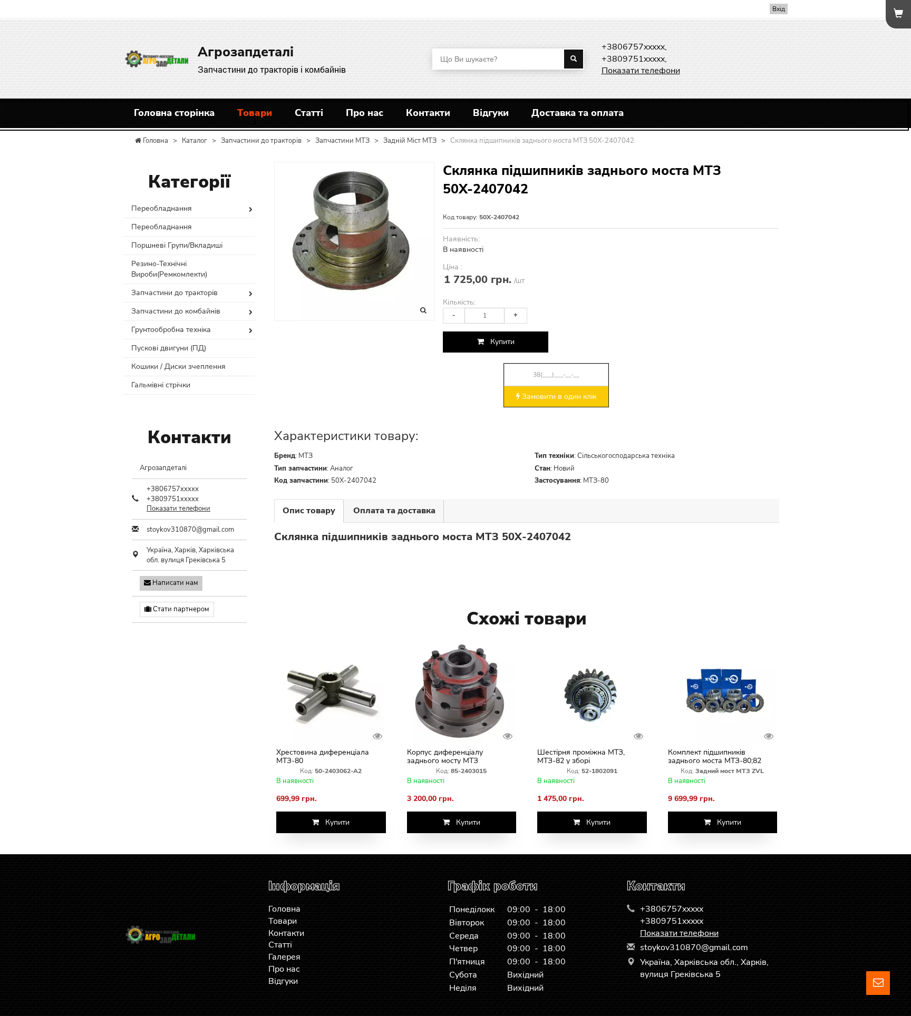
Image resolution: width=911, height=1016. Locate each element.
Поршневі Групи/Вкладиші (176, 245)
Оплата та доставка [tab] (394, 510)
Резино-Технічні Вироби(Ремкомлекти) (169, 269)
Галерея (284, 957)
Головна (284, 909)
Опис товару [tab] (309, 510)
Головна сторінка (174, 112)
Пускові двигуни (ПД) (168, 348)
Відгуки (491, 112)
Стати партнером (180, 609)
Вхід (778, 9)
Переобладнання (161, 208)
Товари (254, 112)
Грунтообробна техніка (171, 330)
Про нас (364, 112)
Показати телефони (641, 70)
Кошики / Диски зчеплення (178, 367)
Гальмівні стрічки (160, 385)
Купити (499, 342)
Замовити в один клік (558, 397)
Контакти (428, 112)
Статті (309, 112)
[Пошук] (573, 59)
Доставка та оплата (577, 112)
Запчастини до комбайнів (175, 311)
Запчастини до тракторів (174, 293)
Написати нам (174, 583)
